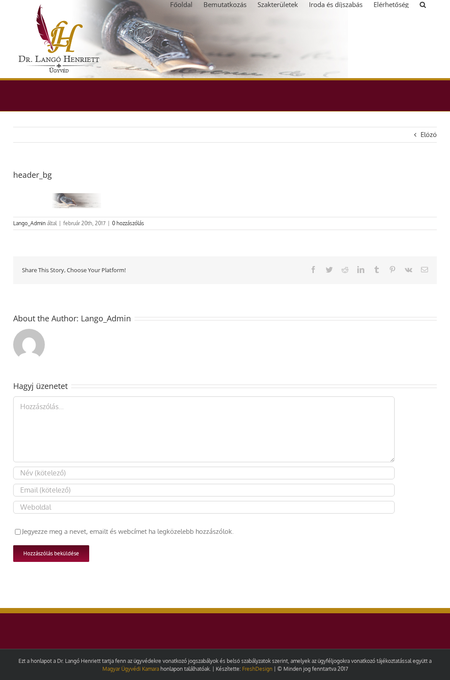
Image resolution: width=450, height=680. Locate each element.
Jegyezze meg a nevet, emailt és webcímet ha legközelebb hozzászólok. (128, 531)
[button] (423, 4)
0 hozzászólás (128, 223)
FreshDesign (257, 669)
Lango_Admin (29, 223)
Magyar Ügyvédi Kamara (130, 669)
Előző (429, 134)
